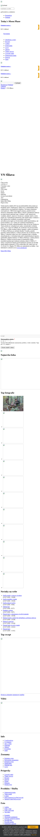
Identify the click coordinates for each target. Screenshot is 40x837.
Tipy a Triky (8, 744)
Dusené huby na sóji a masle (11, 625)
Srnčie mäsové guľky (9, 603)
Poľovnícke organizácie (11, 760)
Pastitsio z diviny (8, 610)
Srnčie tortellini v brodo (10, 599)
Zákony (7, 49)
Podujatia (7, 745)
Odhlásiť (3, 86)
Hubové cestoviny (8, 621)
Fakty (7, 59)
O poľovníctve (8, 740)
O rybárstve (7, 742)
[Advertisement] (20, 110)
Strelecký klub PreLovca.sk (12, 799)
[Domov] (1, 2)
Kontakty (7, 815)
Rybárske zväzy (9, 758)
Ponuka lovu (8, 784)
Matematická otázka (8, 339)
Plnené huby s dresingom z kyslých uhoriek (16, 614)
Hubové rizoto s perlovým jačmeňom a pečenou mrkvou (19, 618)
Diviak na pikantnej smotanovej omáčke (12, 695)
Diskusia (7, 783)
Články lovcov (9, 51)
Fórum (6, 781)
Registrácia (8, 15)
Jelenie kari (6, 606)
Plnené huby (6, 629)
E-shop (6, 796)
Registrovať (4, 85)
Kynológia (7, 749)
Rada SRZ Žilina (6, 251)
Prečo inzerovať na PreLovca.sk (13, 797)
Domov (3, 88)
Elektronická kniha (10, 55)
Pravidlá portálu (9, 822)
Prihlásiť (7, 17)
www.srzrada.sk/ (22, 248)
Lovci (7, 47)
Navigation (6, 33)
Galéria (7, 43)
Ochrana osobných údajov (12, 818)
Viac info (33, 835)
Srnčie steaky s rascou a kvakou (12, 595)
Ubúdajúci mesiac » (6, 25)
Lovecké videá (9, 53)
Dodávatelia (8, 45)
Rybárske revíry (9, 762)
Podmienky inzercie (10, 823)
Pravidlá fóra (8, 820)
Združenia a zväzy (10, 40)
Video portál (8, 794)
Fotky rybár (7, 809)
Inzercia (7, 57)
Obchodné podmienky (11, 817)
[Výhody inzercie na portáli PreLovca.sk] (1, 351)
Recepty (7, 41)
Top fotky (7, 812)
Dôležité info (8, 765)
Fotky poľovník (9, 810)
